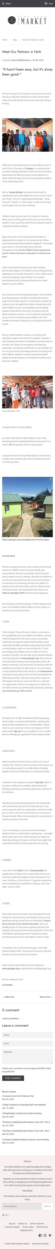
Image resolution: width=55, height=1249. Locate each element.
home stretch (47, 671)
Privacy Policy (28, 1227)
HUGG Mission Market (20, 1244)
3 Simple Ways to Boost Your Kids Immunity (22, 1113)
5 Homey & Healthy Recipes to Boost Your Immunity (25, 1139)
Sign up (17, 731)
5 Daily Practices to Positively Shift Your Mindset (24, 1105)
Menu (8, 3)
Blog (15, 40)
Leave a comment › (10, 1018)
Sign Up (47, 1206)
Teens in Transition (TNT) (13, 593)
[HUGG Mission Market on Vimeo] (49, 1236)
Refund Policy (42, 1227)
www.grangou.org (30, 658)
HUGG (20, 870)
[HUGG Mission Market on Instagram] (45, 1236)
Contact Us (22, 1223)
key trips (39, 782)
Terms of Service (37, 1223)
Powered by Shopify (40, 1244)
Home (4, 40)
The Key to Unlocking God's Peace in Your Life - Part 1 (26, 1131)
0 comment (7, 985)
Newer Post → (46, 997)
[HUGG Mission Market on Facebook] (40, 1236)
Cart (50, 3)
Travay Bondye (15, 192)
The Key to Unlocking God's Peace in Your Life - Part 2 (26, 1122)
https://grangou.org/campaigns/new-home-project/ (26, 539)
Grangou (30, 168)
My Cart (12, 1223)
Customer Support (12, 1227)
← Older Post (8, 997)
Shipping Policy (26, 1230)
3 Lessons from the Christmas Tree (18, 1096)
